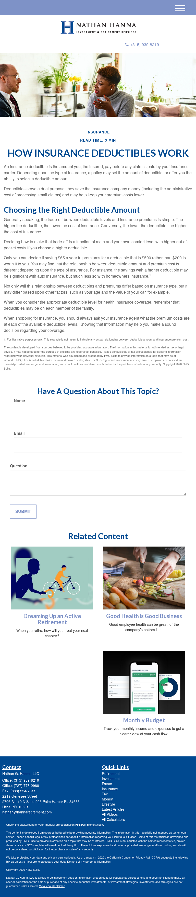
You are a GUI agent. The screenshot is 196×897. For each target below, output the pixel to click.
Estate (107, 783)
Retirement (111, 773)
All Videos (110, 814)
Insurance (110, 788)
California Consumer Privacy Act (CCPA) (134, 857)
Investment (111, 778)
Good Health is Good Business (144, 616)
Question (19, 466)
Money (107, 798)
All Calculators (113, 819)
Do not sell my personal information (89, 861)
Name (19, 400)
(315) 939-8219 (145, 44)
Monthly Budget (144, 720)
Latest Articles (113, 809)
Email (19, 433)
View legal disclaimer (52, 886)
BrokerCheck (95, 824)
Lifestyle (108, 804)
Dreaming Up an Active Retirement (52, 619)
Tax (105, 793)
